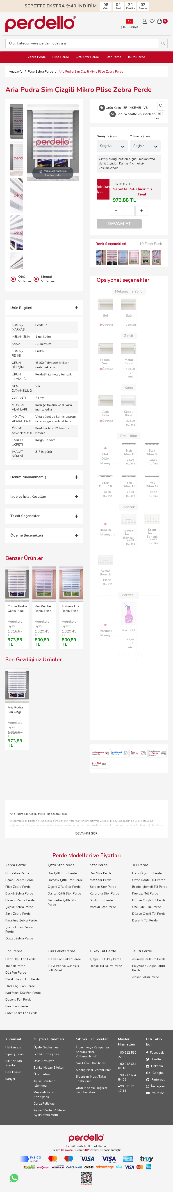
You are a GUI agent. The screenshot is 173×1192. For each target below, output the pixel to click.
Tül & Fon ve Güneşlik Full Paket (63, 968)
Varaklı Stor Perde (103, 907)
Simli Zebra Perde (18, 914)
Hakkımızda (13, 1047)
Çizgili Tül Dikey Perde (105, 959)
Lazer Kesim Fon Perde (21, 1013)
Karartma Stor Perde (104, 893)
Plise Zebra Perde (18, 887)
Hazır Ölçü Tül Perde (147, 873)
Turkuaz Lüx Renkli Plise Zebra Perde (71, 610)
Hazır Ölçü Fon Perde (20, 959)
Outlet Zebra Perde (19, 938)
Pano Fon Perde (16, 1006)
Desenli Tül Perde (145, 920)
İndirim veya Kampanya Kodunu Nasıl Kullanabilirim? (92, 1052)
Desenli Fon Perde (18, 999)
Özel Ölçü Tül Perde (146, 907)
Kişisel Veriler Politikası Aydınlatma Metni (50, 1112)
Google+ (159, 1073)
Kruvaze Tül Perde (145, 893)
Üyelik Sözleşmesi (46, 1047)
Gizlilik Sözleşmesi (46, 1054)
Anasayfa (16, 71)
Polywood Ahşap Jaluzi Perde (148, 968)
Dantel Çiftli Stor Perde (64, 893)
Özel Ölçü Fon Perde (20, 986)
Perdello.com (99, 1146)
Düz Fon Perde (15, 972)
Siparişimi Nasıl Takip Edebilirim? (91, 1078)
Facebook (157, 1052)
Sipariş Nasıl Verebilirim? (93, 1070)
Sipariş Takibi (14, 1054)
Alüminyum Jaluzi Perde (149, 959)
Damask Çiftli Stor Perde (65, 880)
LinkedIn (157, 1066)
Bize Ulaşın (13, 1072)
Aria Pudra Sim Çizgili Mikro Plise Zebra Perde (16, 714)
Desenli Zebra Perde (20, 900)
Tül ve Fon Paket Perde (64, 959)
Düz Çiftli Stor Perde (62, 873)
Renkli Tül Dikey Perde (106, 966)
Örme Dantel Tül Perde (148, 880)
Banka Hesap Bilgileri (49, 1067)
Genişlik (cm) (107, 136)
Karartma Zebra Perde (21, 920)
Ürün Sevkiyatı (44, 1061)
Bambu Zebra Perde (19, 880)
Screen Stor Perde (103, 887)
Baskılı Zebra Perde (19, 893)
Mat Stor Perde (101, 880)
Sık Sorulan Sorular (13, 1063)
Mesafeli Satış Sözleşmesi (44, 1094)
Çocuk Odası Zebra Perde (19, 929)
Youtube (158, 1093)
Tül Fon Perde (15, 966)
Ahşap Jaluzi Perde (145, 977)
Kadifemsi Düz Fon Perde (23, 993)
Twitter (157, 1059)
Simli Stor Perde (101, 900)
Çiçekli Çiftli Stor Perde (64, 887)
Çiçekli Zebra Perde (19, 907)
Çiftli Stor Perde (87, 57)
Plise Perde (60, 57)
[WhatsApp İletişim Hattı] (14, 1178)
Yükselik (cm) (140, 136)
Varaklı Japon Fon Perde (22, 979)
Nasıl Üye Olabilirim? (90, 1063)
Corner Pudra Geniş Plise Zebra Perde (17, 610)
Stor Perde (113, 57)
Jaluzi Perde (136, 57)
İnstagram (158, 1086)
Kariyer (10, 1079)
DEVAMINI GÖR (86, 833)
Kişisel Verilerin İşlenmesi (44, 1083)
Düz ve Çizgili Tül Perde (149, 900)
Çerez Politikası (44, 1103)
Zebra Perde (37, 57)
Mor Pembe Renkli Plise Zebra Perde (43, 610)
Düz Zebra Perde (17, 873)
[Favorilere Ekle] (161, 106)
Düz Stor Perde (101, 873)
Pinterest (158, 1079)
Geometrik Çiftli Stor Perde (62, 902)
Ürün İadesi (42, 1074)
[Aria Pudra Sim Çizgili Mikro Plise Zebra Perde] (21, 121)
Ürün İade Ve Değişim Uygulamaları (91, 1090)
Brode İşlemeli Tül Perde (149, 887)
